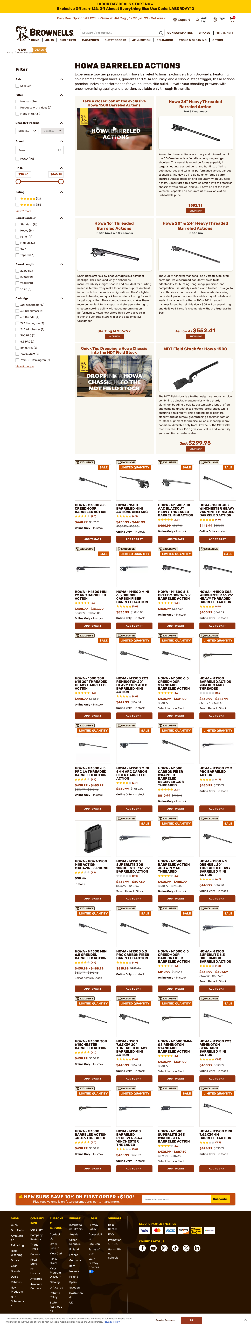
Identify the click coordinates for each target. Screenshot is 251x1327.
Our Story (36, 1229)
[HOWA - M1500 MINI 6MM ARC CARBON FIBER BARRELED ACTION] (134, 745)
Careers (35, 1254)
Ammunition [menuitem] (141, 40)
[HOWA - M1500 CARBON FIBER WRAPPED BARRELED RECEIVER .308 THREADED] (176, 745)
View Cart (56, 1253)
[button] (219, 20)
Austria (74, 1234)
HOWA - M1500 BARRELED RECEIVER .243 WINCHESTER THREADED (129, 1137)
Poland (73, 1276)
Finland (74, 1249)
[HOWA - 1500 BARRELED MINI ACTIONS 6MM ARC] (134, 482)
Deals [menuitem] (39, 49)
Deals (14, 1276)
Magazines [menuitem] (90, 40)
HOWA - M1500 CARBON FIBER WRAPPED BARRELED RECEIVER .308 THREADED (171, 776)
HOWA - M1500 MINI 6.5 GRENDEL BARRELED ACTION (91, 955)
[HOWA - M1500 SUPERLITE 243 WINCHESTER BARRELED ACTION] (176, 1108)
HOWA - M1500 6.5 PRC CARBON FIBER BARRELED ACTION (132, 955)
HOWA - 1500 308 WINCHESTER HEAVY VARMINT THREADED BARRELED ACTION (216, 510)
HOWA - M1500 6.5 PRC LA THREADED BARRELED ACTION (91, 771)
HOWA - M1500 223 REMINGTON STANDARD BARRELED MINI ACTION (215, 1048)
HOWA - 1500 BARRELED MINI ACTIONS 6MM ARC (132, 508)
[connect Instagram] (164, 1248)
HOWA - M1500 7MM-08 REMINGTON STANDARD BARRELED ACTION (175, 1046)
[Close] (245, 1320)
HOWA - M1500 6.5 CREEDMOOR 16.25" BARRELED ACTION (174, 595)
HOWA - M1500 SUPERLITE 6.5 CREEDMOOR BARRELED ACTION (215, 956)
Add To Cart (92, 539)
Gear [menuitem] (22, 49)
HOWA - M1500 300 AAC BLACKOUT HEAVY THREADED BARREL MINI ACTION (175, 510)
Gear (14, 1265)
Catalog (55, 1282)
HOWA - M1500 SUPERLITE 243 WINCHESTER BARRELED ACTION (174, 1136)
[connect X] (186, 1248)
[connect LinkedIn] (197, 1248)
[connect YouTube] (153, 1248)
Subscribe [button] (220, 1199)
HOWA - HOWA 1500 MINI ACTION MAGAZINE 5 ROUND (91, 864)
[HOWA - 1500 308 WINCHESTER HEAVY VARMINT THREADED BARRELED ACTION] (217, 482)
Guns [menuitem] (35, 40)
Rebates (16, 1282)
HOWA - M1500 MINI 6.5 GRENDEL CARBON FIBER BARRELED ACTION (132, 597)
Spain (73, 1282)
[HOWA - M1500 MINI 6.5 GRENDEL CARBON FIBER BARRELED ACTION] (134, 569)
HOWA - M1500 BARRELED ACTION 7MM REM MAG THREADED (215, 683)
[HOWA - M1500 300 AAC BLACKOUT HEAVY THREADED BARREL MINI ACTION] (176, 482)
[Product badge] (85, 461)
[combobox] (27, 131)
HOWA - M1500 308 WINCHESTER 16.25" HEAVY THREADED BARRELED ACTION (216, 597)
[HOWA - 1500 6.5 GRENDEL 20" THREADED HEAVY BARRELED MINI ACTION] (217, 838)
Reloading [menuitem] (165, 40)
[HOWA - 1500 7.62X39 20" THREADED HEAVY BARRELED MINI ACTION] (134, 1018)
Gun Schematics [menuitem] (180, 32)
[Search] (160, 32)
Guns (14, 1225)
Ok (191, 1320)
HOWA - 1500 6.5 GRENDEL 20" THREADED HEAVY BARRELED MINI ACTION (215, 867)
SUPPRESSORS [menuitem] (115, 40)
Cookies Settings (165, 1320)
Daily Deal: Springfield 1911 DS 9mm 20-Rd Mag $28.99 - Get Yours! (111, 18)
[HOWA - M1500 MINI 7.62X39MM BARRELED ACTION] (217, 1108)
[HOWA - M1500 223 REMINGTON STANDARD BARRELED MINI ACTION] (217, 1018)
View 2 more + (25, 211)
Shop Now (196, 210)
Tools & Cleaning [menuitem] (193, 40)
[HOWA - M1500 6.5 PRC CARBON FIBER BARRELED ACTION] (134, 928)
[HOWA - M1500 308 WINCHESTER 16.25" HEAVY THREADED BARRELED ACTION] (217, 569)
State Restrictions (56, 1306)
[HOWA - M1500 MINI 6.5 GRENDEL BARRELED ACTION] (93, 928)
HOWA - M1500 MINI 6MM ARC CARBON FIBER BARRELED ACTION (132, 773)
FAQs (111, 1234)
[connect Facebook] (142, 1248)
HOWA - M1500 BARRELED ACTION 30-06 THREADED (91, 1134)
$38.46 (23, 174)
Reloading (17, 1245)
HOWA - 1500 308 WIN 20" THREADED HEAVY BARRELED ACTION (91, 683)
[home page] (45, 33)
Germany (75, 1260)
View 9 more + (25, 366)
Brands (15, 1271)
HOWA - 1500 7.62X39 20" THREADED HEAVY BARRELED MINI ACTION (131, 1048)
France (73, 1254)
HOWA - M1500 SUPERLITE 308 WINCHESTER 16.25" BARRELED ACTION (133, 866)
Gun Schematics (18, 1301)
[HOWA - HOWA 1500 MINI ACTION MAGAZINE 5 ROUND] (93, 838)
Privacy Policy (112, 1322)
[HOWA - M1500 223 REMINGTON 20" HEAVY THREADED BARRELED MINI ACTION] (134, 656)
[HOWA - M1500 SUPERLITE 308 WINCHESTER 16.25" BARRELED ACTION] (134, 838)
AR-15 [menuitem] (49, 40)
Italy (72, 1265)
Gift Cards (56, 1287)
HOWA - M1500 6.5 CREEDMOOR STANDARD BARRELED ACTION (174, 683)
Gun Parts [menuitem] (68, 40)
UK (71, 1302)
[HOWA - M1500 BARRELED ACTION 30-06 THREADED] (93, 1108)
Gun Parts (17, 1230)
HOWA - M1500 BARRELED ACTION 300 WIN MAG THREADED (174, 866)
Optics (15, 1260)
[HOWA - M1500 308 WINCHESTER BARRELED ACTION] (93, 1018)
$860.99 (56, 174)
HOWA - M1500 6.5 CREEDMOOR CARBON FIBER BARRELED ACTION (174, 956)
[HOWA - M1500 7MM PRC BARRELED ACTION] (217, 745)
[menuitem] (22, 40)
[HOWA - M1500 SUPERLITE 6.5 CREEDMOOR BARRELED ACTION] (217, 928)
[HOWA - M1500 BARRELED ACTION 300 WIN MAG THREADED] (176, 838)
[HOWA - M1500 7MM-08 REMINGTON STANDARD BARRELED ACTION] (176, 1018)
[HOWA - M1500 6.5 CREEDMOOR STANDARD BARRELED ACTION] (176, 656)
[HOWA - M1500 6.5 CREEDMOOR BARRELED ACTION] (93, 482)
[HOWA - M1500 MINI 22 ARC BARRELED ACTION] (93, 569)
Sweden (74, 1287)
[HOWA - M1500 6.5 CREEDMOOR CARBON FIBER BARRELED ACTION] (176, 928)
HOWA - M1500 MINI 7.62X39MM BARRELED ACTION (215, 1134)
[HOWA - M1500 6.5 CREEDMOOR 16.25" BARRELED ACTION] (176, 569)
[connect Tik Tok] (175, 1248)
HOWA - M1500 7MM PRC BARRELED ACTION (215, 771)
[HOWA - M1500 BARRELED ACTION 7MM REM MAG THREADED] (217, 656)
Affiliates (36, 1278)
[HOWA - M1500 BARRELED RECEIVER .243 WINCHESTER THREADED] (134, 1108)
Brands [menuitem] (205, 32)
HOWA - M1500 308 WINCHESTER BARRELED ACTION (91, 1044)
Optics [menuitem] (217, 40)
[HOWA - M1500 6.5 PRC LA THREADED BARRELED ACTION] (93, 745)
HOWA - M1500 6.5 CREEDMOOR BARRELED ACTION (91, 508)
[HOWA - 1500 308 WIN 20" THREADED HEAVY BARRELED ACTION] (93, 656)
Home (10, 52)
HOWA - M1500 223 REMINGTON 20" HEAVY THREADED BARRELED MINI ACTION (132, 685)
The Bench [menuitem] (225, 33)
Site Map (94, 1244)
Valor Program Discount (55, 1272)
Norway (74, 1271)
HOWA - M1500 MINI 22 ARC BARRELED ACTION (91, 595)
